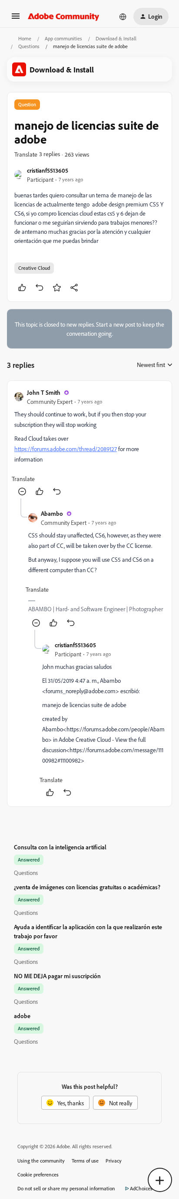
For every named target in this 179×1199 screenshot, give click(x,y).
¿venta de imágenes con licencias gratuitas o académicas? (87, 887)
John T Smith (43, 392)
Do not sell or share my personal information (66, 1188)
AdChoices (141, 1188)
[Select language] (123, 16)
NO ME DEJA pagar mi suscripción (57, 976)
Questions (29, 46)
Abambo (52, 513)
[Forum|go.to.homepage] (63, 16)
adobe (22, 1015)
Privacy (114, 1160)
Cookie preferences (38, 1174)
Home (24, 38)
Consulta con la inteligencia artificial (60, 847)
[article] (89, 443)
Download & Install (116, 38)
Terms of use (85, 1160)
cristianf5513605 (47, 170)
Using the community (41, 1160)
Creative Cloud (34, 268)
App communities (63, 38)
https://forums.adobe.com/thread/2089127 (65, 448)
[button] (15, 19)
